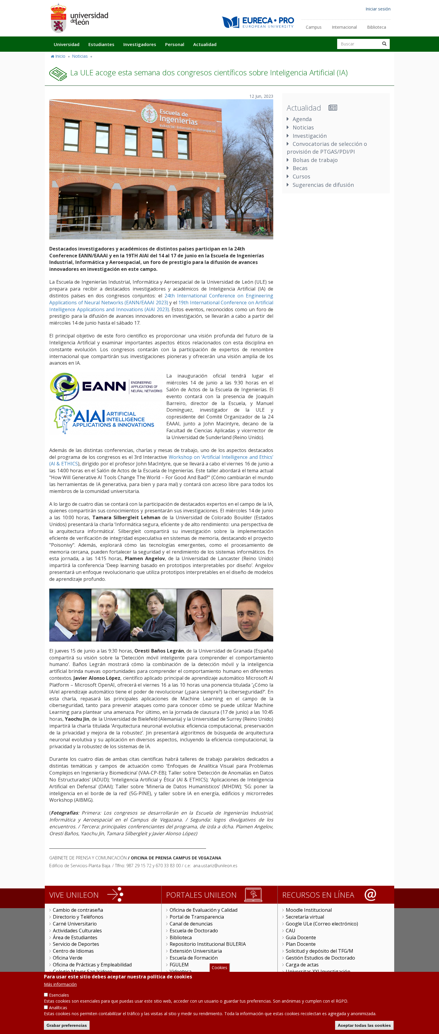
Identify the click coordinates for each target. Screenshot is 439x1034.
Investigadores (139, 44)
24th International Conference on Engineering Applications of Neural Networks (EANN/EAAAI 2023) (161, 299)
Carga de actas (302, 964)
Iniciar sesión (378, 9)
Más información (60, 984)
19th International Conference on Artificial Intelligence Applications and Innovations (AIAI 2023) (161, 306)
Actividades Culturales (77, 930)
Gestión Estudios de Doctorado (320, 957)
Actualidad (205, 44)
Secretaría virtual (305, 917)
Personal (174, 44)
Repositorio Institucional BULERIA (208, 944)
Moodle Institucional (309, 910)
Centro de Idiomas (73, 951)
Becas (300, 168)
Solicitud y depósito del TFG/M (319, 951)
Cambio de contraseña (78, 910)
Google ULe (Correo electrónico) (322, 923)
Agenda (302, 119)
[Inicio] (79, 17)
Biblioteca (376, 27)
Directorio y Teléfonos (78, 917)
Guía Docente (301, 937)
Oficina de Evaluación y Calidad (203, 910)
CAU (290, 930)
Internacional (344, 27)
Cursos (301, 176)
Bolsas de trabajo (315, 160)
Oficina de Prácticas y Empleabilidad (92, 964)
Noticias (80, 56)
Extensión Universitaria (196, 951)
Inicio (60, 56)
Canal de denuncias (191, 923)
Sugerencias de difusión (323, 184)
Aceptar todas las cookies (364, 1025)
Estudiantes (101, 44)
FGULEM (179, 964)
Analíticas (58, 1007)
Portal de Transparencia (197, 917)
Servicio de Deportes (76, 944)
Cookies (219, 967)
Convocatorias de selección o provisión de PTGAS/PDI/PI (327, 147)
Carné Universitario (75, 923)
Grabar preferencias (67, 1025)
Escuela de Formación (194, 957)
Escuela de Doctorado (194, 930)
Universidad (66, 44)
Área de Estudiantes (75, 937)
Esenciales (59, 995)
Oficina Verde (67, 957)
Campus (314, 27)
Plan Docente (301, 944)
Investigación (310, 135)
